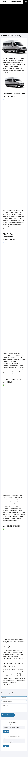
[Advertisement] (14, 19)
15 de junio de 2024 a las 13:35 (13, 736)
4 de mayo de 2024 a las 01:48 (13, 724)
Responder (6, 731)
